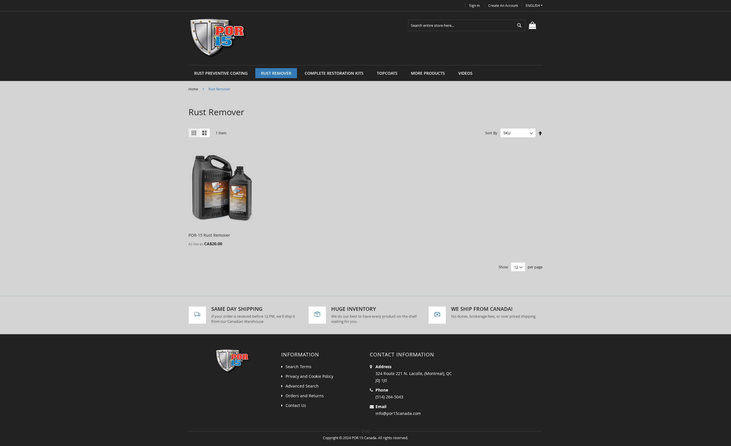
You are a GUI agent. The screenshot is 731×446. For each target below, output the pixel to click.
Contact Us (296, 405)
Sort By (491, 132)
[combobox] (466, 25)
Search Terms (299, 366)
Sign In (474, 5)
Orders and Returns (305, 395)
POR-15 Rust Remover (209, 235)
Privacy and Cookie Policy (309, 376)
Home (193, 89)
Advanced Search (302, 386)
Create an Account (503, 5)
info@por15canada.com (398, 413)
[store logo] (218, 38)
